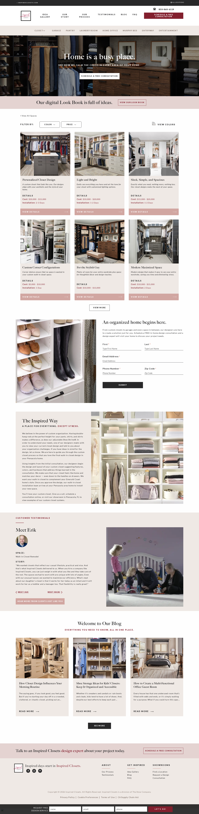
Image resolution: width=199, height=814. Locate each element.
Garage (56, 30)
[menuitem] (45, 16)
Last (147, 344)
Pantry (70, 30)
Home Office (110, 30)
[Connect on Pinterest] (40, 771)
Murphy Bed (130, 30)
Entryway (148, 30)
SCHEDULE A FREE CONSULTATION (163, 16)
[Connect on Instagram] (34, 771)
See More (99, 726)
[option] (99, 567)
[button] (27, 593)
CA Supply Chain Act (128, 797)
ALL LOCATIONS (178, 2)
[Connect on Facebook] (28, 771)
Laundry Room (89, 30)
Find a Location (160, 772)
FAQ (135, 14)
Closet (39, 30)
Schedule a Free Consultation (99, 76)
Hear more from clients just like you (40, 601)
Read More (27, 711)
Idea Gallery (45, 15)
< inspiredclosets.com (27, 2)
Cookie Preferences (88, 797)
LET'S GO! (160, 809)
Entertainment (168, 30)
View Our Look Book (132, 102)
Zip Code (150, 368)
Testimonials (106, 14)
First (105, 344)
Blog (124, 14)
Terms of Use (108, 797)
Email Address (111, 356)
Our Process (84, 15)
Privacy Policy (67, 797)
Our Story (65, 15)
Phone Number (111, 368)
